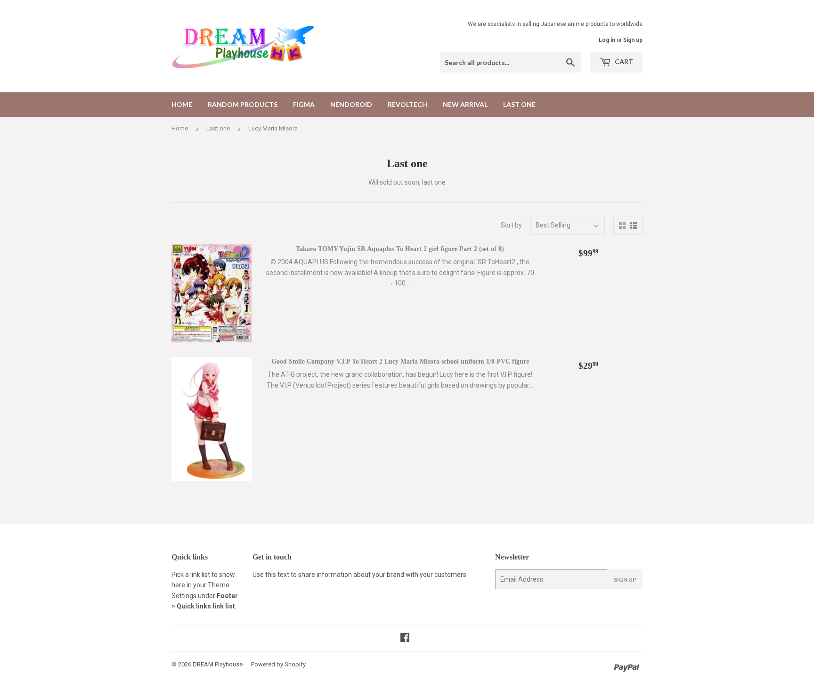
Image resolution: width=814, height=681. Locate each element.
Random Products (242, 104)
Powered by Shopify (278, 664)
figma (304, 104)
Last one (519, 104)
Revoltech (407, 104)
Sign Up (625, 579)
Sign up (633, 40)
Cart (623, 61)
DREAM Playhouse (218, 664)
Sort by (511, 225)
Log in (607, 40)
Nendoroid (351, 104)
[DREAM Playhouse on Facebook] (405, 638)
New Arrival (465, 104)
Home (181, 104)
